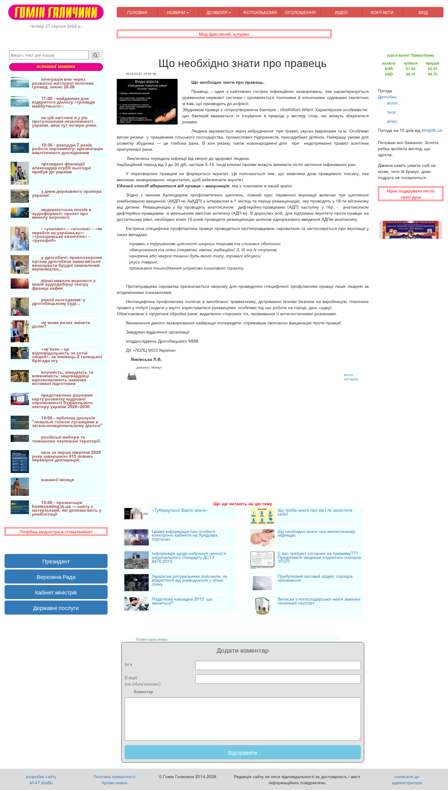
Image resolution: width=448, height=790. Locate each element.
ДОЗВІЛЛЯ (217, 12)
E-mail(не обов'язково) (143, 681)
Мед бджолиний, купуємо (224, 34)
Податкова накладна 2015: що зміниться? (182, 601)
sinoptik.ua (431, 130)
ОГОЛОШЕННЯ (300, 12)
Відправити (242, 752)
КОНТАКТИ (382, 12)
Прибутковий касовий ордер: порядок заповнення (315, 578)
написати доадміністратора (407, 779)
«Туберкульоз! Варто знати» (180, 510)
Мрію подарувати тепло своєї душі (411, 194)
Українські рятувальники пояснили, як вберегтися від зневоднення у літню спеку (189, 580)
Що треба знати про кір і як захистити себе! (315, 512)
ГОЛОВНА (137, 12)
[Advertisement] (243, 433)
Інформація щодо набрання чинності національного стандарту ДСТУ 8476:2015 (189, 557)
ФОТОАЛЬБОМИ (260, 12)
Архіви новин (114, 782)
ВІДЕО (341, 12)
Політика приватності (114, 776)
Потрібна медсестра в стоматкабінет (56, 531)
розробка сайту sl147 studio (41, 779)
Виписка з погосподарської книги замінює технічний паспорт (319, 601)
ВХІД (423, 12)
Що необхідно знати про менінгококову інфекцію (316, 533)
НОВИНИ (177, 12)
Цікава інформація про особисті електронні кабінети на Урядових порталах (185, 535)
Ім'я (128, 664)
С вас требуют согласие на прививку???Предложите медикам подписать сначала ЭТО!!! (319, 557)
